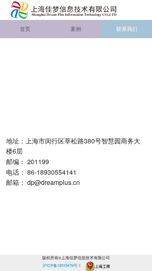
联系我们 (126, 29)
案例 (76, 29)
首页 (25, 29)
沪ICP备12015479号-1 (62, 265)
